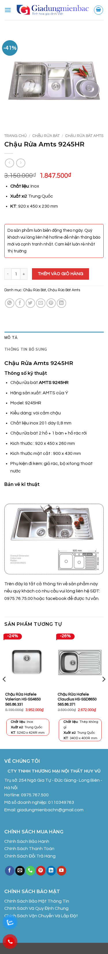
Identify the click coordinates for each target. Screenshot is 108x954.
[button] (7, 10)
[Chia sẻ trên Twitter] (30, 303)
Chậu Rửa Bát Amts (84, 136)
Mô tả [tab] (11, 337)
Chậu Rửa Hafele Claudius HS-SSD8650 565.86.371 (77, 699)
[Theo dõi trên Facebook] (9, 871)
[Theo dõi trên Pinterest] (41, 871)
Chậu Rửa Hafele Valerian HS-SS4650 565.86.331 (23, 699)
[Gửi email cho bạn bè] (41, 303)
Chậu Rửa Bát (46, 136)
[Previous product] (20, 163)
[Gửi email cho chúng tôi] (20, 871)
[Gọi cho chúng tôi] (30, 871)
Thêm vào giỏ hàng (61, 273)
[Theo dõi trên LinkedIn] (51, 871)
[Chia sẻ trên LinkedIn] (61, 303)
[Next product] (9, 163)
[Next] (103, 690)
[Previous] (4, 690)
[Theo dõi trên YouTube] (61, 871)
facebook (56, 598)
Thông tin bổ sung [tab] (25, 349)
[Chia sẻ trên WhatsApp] (9, 303)
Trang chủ (15, 136)
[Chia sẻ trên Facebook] (20, 303)
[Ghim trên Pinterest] (51, 303)
